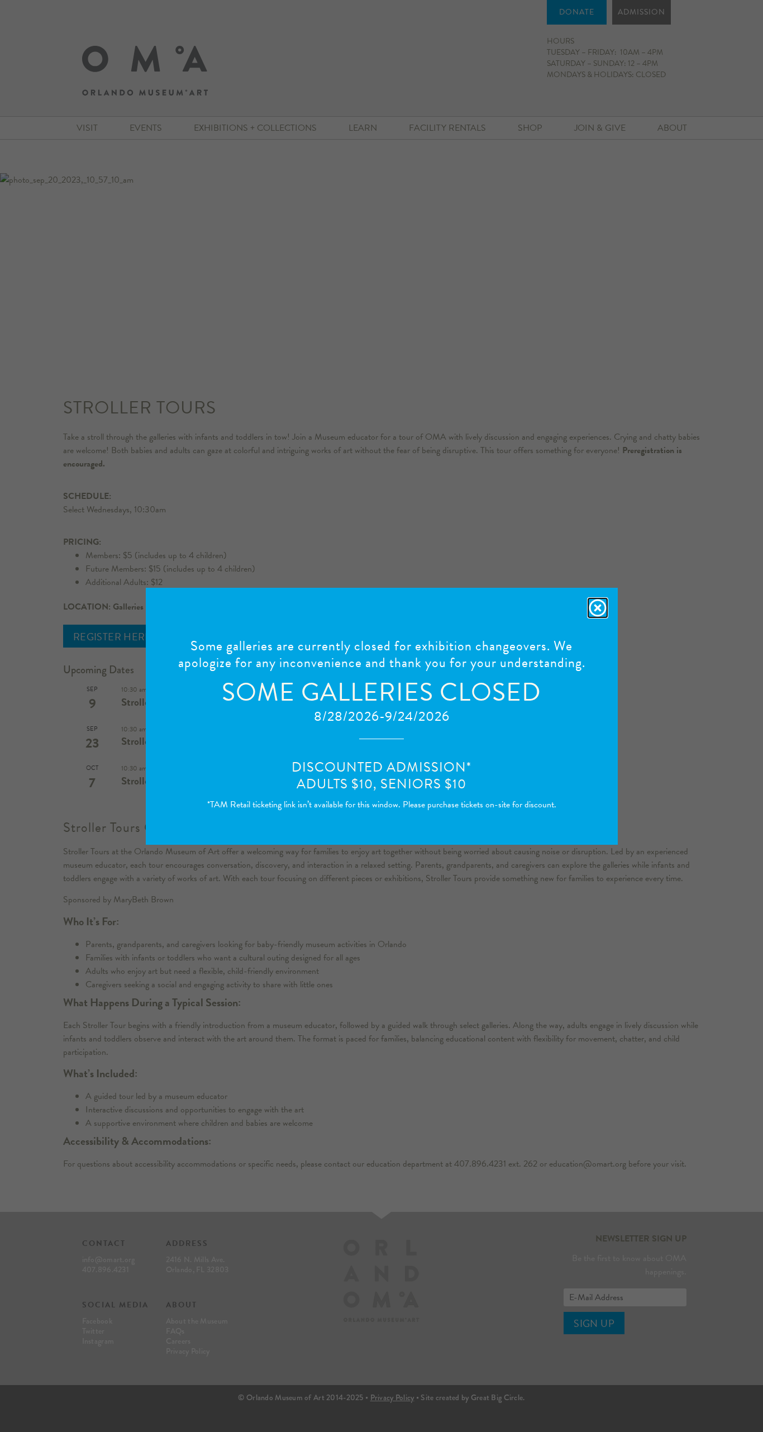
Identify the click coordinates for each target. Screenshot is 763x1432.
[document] (381, 716)
